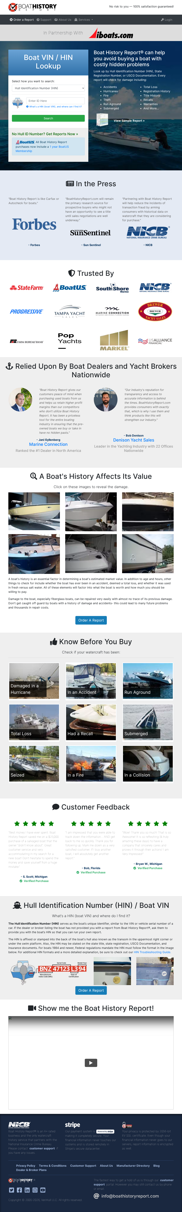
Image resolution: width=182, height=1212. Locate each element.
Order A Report (91, 620)
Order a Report (23, 19)
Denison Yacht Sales (133, 440)
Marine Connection (48, 444)
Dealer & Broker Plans (31, 1170)
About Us (64, 19)
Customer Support (83, 1165)
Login (168, 19)
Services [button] (84, 19)
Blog (156, 1165)
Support (45, 19)
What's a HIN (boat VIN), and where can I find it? (55, 106)
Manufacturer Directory (133, 1165)
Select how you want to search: (33, 81)
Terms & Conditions (52, 1165)
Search (48, 118)
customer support (42, 1148)
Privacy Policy (25, 1165)
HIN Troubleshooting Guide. (152, 952)
